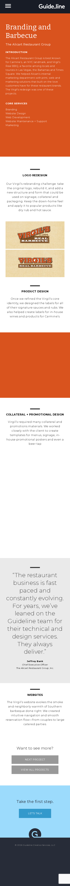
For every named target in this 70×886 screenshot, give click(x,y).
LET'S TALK (35, 813)
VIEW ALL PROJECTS (35, 769)
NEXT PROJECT (35, 759)
